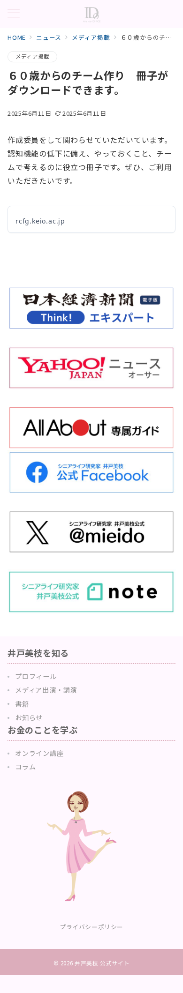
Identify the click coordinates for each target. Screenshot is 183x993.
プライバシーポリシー (91, 926)
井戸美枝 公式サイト (102, 963)
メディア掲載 (32, 56)
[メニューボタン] (14, 14)
